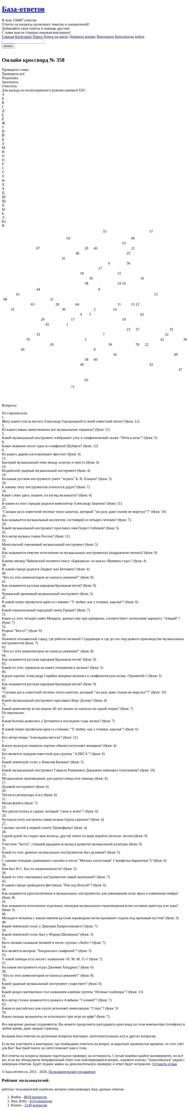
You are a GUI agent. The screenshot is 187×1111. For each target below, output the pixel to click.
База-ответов (23, 9)
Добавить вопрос (82, 37)
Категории (23, 37)
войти (139, 37)
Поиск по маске (56, 37)
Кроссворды (124, 37)
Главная (8, 37)
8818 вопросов (35, 1097)
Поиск (38, 37)
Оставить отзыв (164, 1064)
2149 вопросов (35, 1105)
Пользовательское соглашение (72, 1072)
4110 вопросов (40, 1101)
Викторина (105, 37)
